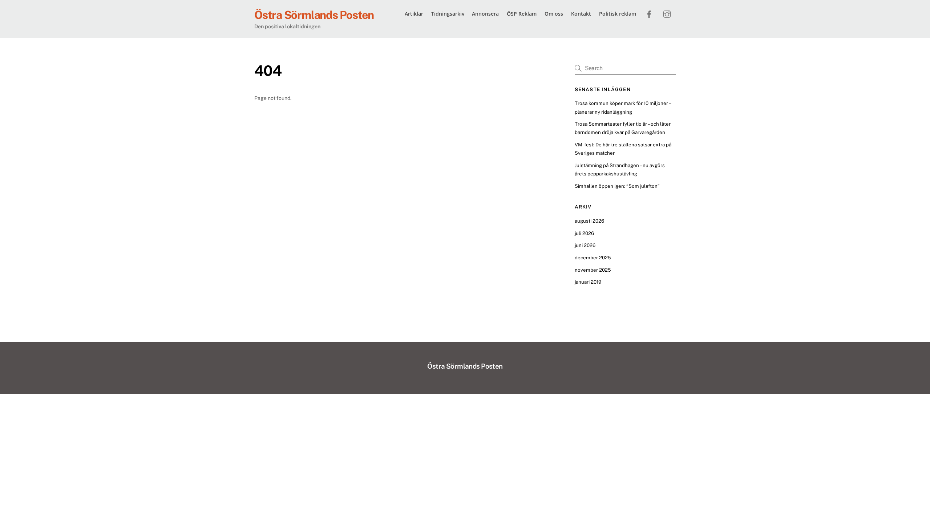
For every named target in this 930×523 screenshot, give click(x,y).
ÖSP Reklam (522, 13)
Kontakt (581, 13)
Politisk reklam (617, 13)
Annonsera (485, 13)
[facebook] (649, 13)
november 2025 (593, 270)
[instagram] (667, 13)
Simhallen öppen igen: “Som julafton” (617, 186)
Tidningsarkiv (447, 13)
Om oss (554, 13)
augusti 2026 (589, 221)
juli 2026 (584, 233)
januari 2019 (588, 282)
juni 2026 (585, 245)
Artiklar (414, 13)
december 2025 (593, 257)
